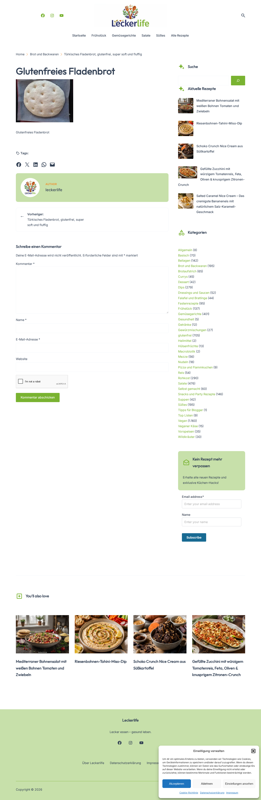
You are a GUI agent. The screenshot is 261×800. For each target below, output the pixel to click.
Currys (183, 276)
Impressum (232, 792)
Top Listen (185, 415)
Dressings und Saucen (193, 293)
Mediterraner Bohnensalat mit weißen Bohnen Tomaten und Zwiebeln (217, 106)
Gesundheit (186, 319)
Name (21, 320)
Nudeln (183, 362)
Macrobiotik (186, 351)
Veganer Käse (188, 426)
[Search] (238, 80)
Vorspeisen (186, 431)
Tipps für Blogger (190, 410)
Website (21, 359)
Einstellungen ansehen (239, 783)
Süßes (182, 405)
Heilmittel (184, 341)
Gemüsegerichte (189, 314)
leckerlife (53, 190)
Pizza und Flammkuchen (195, 367)
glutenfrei (185, 335)
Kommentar (25, 264)
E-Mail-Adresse (28, 339)
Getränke (184, 325)
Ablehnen (207, 783)
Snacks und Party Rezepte (196, 394)
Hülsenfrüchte (188, 346)
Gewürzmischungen (192, 330)
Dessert (183, 282)
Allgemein (185, 250)
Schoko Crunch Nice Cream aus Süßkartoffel (159, 664)
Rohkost (184, 378)
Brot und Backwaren (192, 266)
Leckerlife (130, 720)
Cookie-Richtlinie (188, 792)
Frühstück (185, 308)
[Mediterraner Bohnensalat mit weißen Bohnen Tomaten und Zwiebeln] (185, 106)
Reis (181, 373)
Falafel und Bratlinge (192, 298)
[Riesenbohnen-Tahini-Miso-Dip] (185, 129)
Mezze (183, 356)
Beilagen (184, 260)
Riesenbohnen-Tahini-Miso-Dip (219, 123)
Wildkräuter (186, 437)
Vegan (182, 421)
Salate (182, 383)
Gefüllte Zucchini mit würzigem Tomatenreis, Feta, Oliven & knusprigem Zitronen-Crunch (217, 668)
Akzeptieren (176, 783)
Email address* (193, 497)
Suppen (183, 399)
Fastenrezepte (188, 303)
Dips (181, 287)
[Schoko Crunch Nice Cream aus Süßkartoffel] (185, 152)
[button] (253, 751)
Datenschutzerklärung (212, 792)
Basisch (183, 255)
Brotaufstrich (187, 271)
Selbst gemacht (189, 389)
